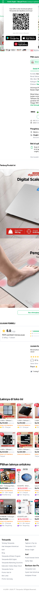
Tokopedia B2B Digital (9, 559)
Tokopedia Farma (7, 569)
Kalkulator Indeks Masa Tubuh (12, 566)
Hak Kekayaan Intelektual (10, 546)
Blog (3, 553)
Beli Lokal (5, 576)
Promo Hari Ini (6, 572)
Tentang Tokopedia (8, 543)
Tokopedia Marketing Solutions (12, 563)
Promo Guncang (7, 579)
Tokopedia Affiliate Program (11, 556)
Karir (3, 550)
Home (2, 16)
